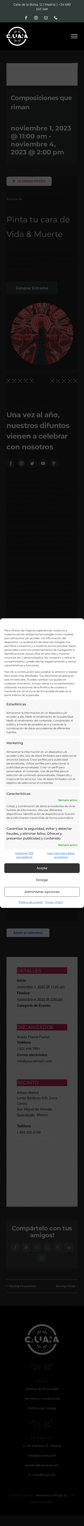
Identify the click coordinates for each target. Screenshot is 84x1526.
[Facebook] (26, 17)
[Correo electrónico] (46, 17)
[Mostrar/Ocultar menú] (74, 36)
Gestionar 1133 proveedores (24, 854)
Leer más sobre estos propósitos (61, 854)
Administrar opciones (42, 892)
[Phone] (56, 17)
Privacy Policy (54, 901)
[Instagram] (36, 17)
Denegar (42, 880)
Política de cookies (31, 901)
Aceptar (42, 868)
